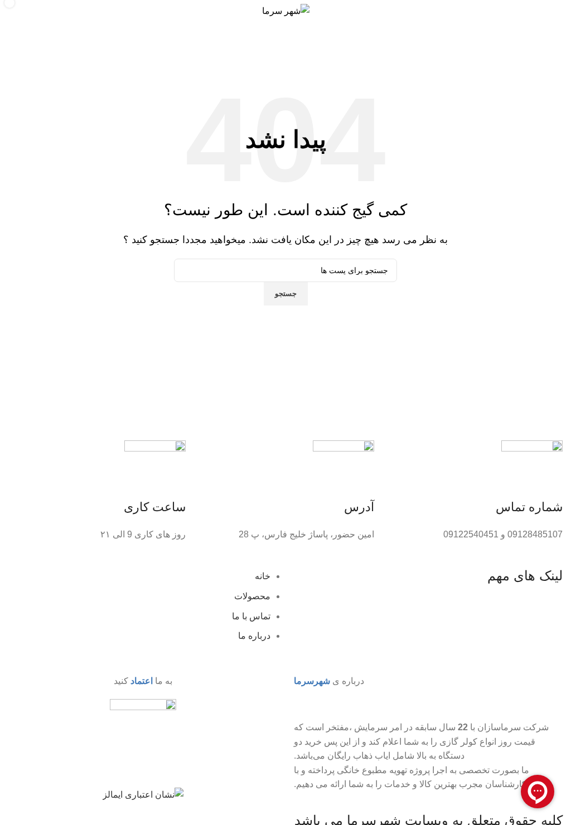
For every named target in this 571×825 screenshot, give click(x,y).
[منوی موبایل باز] (551, 11)
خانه (555, 62)
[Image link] (143, 743)
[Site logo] (285, 10)
